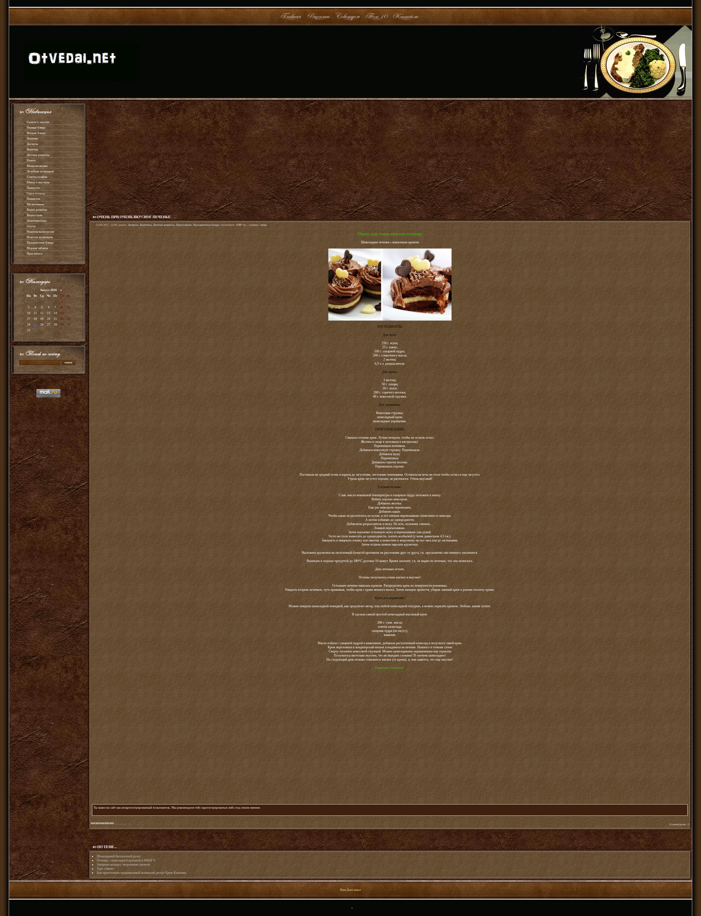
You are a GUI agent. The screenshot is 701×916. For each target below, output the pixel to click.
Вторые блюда (36, 133)
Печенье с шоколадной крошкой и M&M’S (126, 860)
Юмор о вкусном (38, 182)
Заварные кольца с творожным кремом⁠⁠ (123, 864)
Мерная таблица (37, 248)
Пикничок (33, 198)
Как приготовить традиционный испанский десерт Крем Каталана (141, 873)
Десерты (32, 143)
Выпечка (32, 149)
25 (35, 324)
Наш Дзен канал (350, 889)
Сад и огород (36, 193)
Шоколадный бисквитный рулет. (119, 856)
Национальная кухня (40, 231)
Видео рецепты (37, 209)
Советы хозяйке (37, 176)
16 (68, 313)
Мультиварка (35, 204)
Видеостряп (34, 215)
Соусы (31, 226)
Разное (31, 160)
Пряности (33, 187)
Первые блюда (36, 127)
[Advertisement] (390, 156)
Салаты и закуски (38, 122)
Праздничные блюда (40, 242)
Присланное (35, 253)
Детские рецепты (38, 154)
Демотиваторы (36, 220)
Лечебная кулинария (40, 171)
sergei (263, 224)
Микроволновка (37, 165)
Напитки (32, 138)
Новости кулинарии (40, 237)
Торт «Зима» (105, 869)
